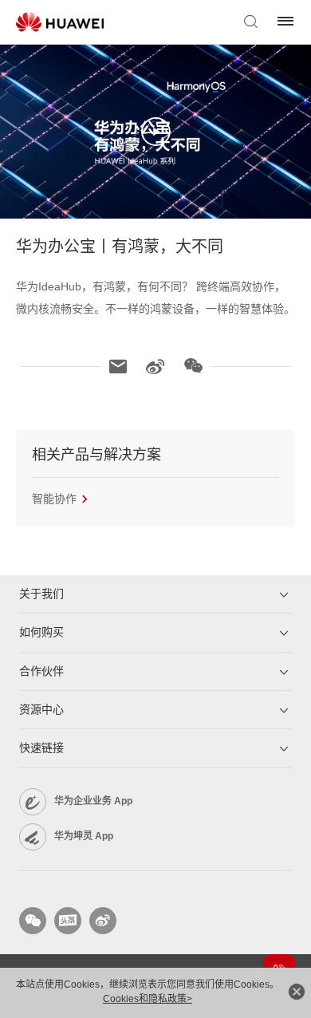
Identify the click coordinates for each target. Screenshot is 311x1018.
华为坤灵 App (83, 836)
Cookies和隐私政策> (147, 998)
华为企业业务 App (93, 801)
